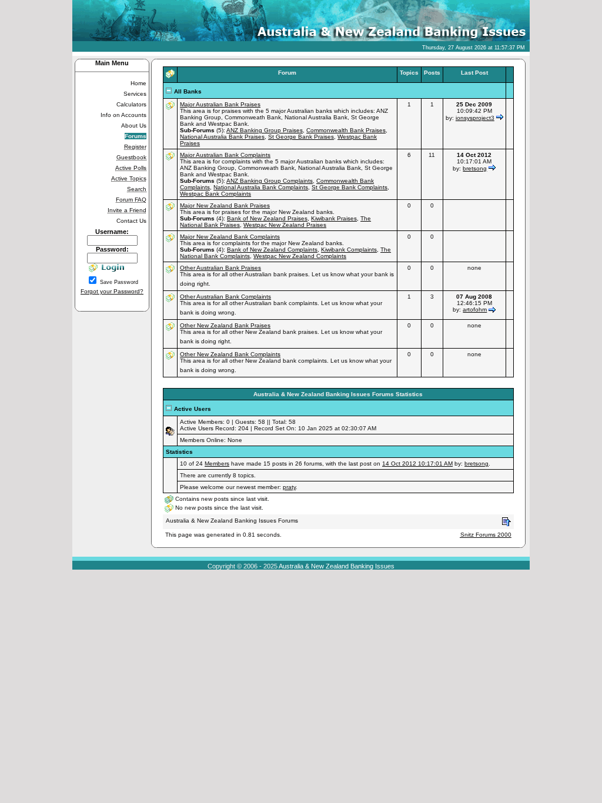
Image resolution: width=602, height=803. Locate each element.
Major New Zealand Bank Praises (225, 205)
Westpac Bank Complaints (215, 193)
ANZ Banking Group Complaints (269, 181)
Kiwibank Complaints (349, 249)
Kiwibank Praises (334, 218)
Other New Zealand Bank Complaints (230, 354)
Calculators (131, 104)
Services (134, 94)
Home (138, 83)
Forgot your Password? (112, 291)
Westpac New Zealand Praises (284, 225)
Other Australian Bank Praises (220, 268)
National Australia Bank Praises (222, 136)
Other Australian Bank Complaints (225, 296)
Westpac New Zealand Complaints (299, 256)
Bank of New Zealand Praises (267, 218)
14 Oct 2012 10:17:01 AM (417, 463)
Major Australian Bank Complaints (225, 155)
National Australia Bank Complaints (260, 187)
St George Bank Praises (301, 136)
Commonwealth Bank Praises (346, 130)
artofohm (475, 309)
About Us (133, 125)
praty (289, 487)
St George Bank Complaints (349, 187)
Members (217, 463)
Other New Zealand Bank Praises (225, 325)
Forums (135, 136)
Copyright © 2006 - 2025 (242, 566)
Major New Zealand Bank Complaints (230, 236)
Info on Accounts (123, 115)
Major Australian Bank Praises (220, 104)
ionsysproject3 (475, 118)
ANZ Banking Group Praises (264, 130)
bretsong (475, 168)
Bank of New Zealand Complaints (272, 249)
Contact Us (131, 221)
